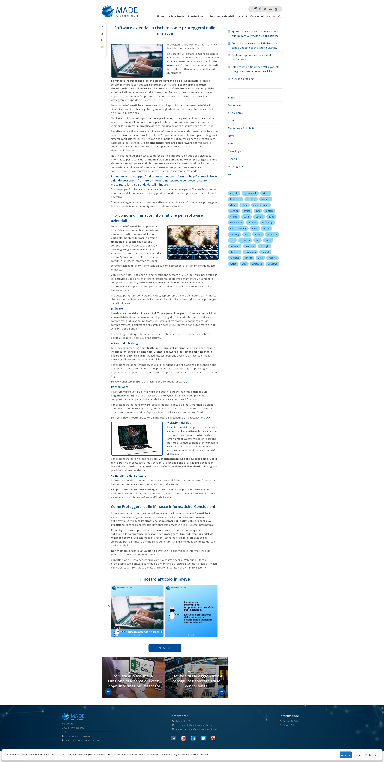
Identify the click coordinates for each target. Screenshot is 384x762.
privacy (258, 234)
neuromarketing (238, 228)
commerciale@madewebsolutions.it (194, 724)
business (265, 199)
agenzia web (250, 193)
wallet (233, 263)
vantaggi (234, 257)
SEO (232, 240)
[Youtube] (276, 9)
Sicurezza (233, 143)
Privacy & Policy (291, 720)
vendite (248, 257)
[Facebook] (260, 9)
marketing (267, 222)
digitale (269, 210)
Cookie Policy (290, 724)
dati (258, 210)
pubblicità (272, 234)
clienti (233, 205)
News (231, 136)
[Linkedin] (270, 9)
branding (251, 199)
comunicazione (261, 205)
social (268, 240)
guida (271, 216)
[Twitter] (265, 9)
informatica (236, 222)
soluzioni (249, 246)
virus (260, 257)
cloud (245, 205)
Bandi (231, 97)
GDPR (231, 120)
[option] (137, 611)
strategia (264, 246)
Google (259, 216)
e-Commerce (235, 113)
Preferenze (371, 754)
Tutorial (232, 158)
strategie (234, 252)
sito (257, 240)
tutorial (265, 252)
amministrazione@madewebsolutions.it (197, 728)
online (266, 228)
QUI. (186, 381)
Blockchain (234, 105)
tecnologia (250, 252)
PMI (247, 234)
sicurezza (245, 240)
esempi (234, 216)
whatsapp (257, 263)
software (234, 246)
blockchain (235, 199)
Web (230, 174)
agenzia (234, 193)
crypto (247, 210)
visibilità (273, 257)
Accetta (345, 754)
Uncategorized (236, 166)
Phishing (234, 234)
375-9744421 (183, 720)
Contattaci (257, 16)
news (255, 228)
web (244, 263)
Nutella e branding (243, 78)
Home (161, 16)
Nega (358, 754)
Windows (272, 263)
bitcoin (265, 193)
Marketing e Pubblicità (241, 128)
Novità (242, 16)
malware (252, 222)
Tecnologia (234, 151)
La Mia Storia (176, 16)
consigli (234, 210)
